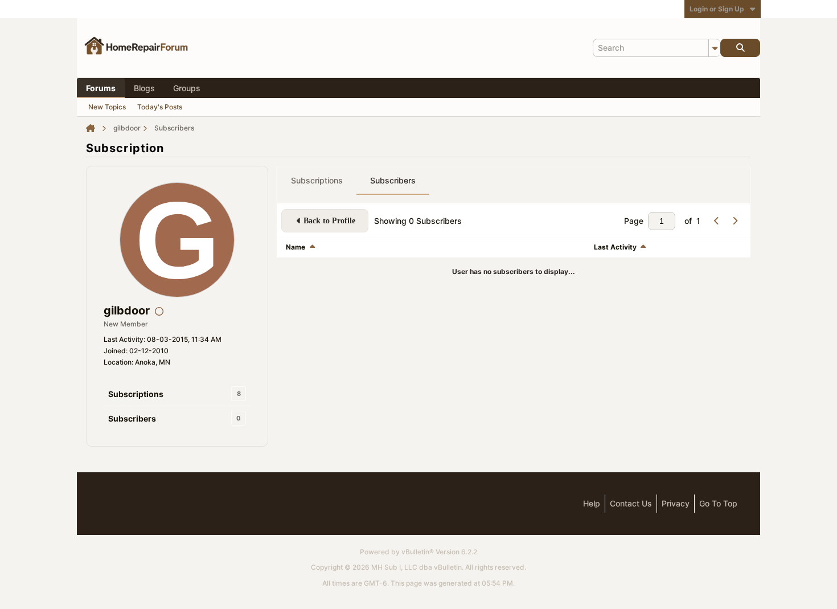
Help (591, 503)
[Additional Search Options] (714, 48)
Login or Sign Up (717, 9)
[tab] (316, 180)
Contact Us (631, 503)
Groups (186, 88)
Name (295, 247)
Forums (101, 88)
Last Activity (615, 247)
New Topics (107, 107)
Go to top (718, 503)
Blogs (144, 88)
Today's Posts (159, 107)
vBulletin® (417, 551)
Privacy (676, 503)
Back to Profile (329, 220)
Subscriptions (135, 394)
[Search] (740, 48)
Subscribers (132, 418)
